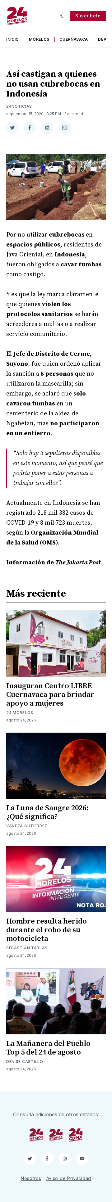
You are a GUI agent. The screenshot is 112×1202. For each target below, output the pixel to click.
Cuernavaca (73, 39)
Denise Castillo (24, 1061)
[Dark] (62, 16)
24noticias (19, 106)
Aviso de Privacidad (68, 1178)
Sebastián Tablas (27, 948)
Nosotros (31, 1178)
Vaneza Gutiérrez (26, 826)
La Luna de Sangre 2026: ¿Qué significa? (47, 812)
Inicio (12, 39)
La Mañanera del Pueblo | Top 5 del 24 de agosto (50, 1048)
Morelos (39, 39)
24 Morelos (19, 712)
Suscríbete (88, 15)
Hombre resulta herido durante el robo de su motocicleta (46, 930)
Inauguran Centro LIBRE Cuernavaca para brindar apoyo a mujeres (50, 694)
